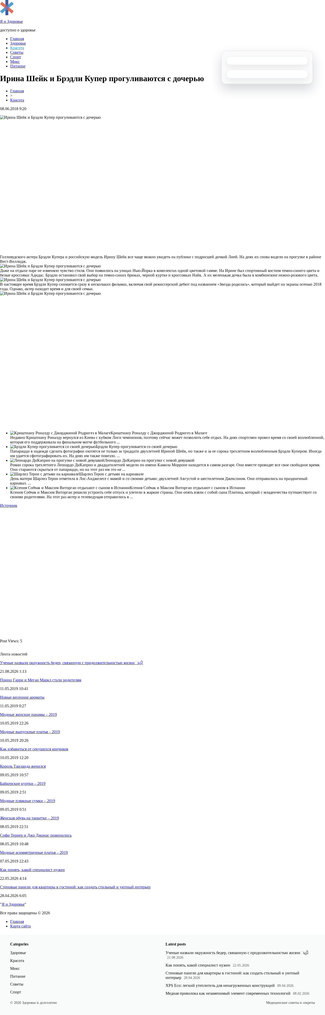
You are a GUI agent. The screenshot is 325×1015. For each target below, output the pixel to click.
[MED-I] (7, 14)
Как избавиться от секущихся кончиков (34, 749)
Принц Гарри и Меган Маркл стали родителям (40, 680)
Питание (17, 66)
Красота (17, 48)
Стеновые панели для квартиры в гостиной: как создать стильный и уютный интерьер (75, 887)
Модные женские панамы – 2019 (28, 714)
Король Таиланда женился (23, 766)
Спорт (15, 57)
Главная (17, 39)
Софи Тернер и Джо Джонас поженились (36, 835)
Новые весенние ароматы (22, 697)
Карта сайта (20, 926)
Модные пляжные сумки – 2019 (27, 801)
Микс (15, 61)
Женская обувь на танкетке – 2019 (29, 818)
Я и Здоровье (13, 904)
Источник (8, 505)
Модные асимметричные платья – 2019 (34, 852)
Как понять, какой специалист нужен (32, 870)
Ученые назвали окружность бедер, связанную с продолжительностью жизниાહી (71, 663)
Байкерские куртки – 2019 (22, 783)
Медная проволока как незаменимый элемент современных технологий (228, 993)
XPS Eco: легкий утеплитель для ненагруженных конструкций (220, 985)
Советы (16, 52)
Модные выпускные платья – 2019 (30, 732)
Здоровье (18, 43)
